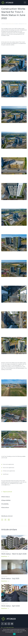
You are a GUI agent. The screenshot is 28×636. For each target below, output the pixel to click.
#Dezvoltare (5, 507)
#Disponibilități (5, 500)
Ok (14, 634)
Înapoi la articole (7, 491)
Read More (4, 556)
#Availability (5, 504)
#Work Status (5, 496)
